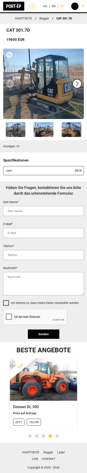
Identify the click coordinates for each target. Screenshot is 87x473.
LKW (35, 459)
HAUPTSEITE (23, 18)
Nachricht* (10, 268)
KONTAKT (48, 459)
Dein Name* (11, 202)
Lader (61, 452)
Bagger (44, 18)
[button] (77, 83)
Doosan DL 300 (26, 407)
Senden (43, 334)
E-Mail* (7, 224)
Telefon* (8, 246)
